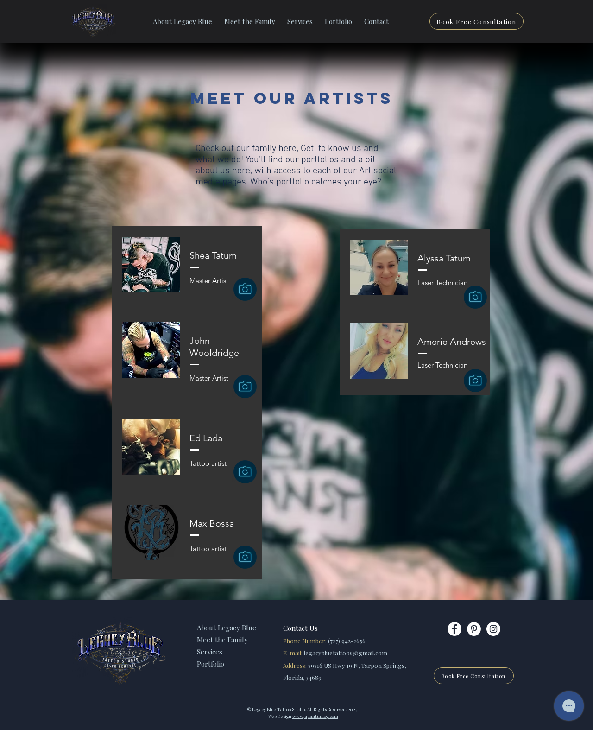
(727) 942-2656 (347, 641)
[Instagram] (493, 629)
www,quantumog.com (315, 716)
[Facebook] (454, 629)
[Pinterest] (474, 629)
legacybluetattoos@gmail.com (345, 653)
